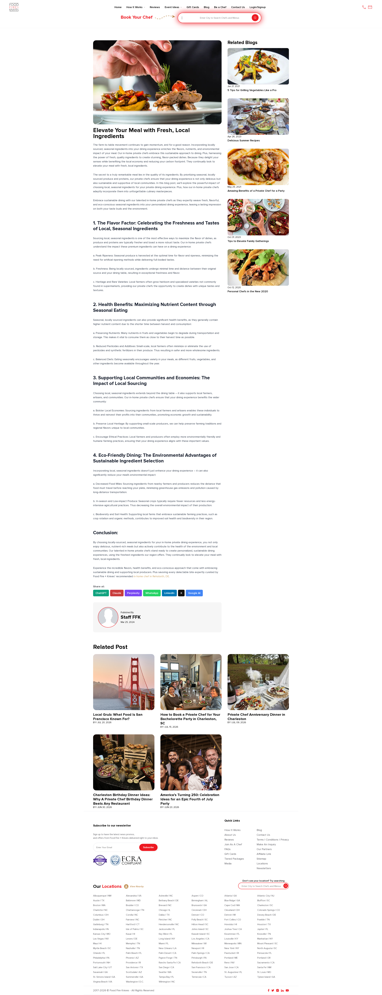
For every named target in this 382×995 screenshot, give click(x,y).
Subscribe (148, 847)
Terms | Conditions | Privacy (273, 839)
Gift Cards (230, 854)
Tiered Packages (234, 858)
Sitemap (261, 858)
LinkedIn (169, 593)
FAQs (227, 849)
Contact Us (263, 834)
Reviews (229, 839)
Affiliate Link (264, 854)
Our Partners (264, 849)
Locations (262, 863)
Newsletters (264, 868)
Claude (117, 593)
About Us (230, 834)
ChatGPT (101, 593)
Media (227, 863)
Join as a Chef (233, 844)
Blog (259, 830)
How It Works (232, 830)
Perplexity (133, 593)
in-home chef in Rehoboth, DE (151, 576)
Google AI (194, 593)
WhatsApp (151, 593)
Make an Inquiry (266, 844)
